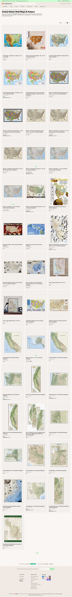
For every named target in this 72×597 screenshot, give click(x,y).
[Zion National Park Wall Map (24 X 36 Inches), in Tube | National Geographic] (13, 531)
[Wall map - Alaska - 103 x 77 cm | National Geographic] (36, 345)
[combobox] (59, 1)
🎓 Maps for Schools (34, 588)
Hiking (11, 6)
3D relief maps (29, 6)
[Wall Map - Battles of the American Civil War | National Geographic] (59, 308)
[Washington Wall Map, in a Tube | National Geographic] (13, 382)
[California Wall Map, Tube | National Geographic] (59, 344)
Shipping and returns (34, 583)
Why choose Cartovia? (34, 576)
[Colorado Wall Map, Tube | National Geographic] (59, 419)
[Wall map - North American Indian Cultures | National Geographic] (59, 194)
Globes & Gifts (42, 6)
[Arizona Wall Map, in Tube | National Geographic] (36, 457)
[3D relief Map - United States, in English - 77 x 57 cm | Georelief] (13, 43)
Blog (31, 581)
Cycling (16, 6)
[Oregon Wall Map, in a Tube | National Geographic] (59, 382)
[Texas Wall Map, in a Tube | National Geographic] (36, 493)
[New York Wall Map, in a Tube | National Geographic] (13, 457)
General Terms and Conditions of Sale (47, 593)
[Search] (35, 4)
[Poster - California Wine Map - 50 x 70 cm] (59, 269)
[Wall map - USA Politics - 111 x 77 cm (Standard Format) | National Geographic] (59, 156)
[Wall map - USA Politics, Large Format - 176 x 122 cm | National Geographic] (36, 156)
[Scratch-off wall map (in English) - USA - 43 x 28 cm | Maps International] (36, 43)
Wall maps (22, 6)
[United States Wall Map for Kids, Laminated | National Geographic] (36, 308)
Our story (32, 580)
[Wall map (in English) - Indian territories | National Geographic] (13, 232)
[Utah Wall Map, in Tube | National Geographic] (59, 457)
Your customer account (34, 579)
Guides (36, 6)
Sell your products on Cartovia (36, 584)
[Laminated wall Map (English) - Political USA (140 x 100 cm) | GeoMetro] (59, 43)
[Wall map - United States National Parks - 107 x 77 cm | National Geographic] (36, 194)
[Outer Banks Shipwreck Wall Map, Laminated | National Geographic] (13, 493)
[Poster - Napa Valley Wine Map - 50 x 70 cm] (13, 307)
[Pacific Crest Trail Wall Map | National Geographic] (36, 381)
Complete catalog (33, 587)
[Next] (37, 553)
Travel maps (5, 6)
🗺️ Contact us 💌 (33, 577)
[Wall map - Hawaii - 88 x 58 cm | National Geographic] (36, 232)
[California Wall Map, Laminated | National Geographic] (13, 345)
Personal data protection (58, 593)
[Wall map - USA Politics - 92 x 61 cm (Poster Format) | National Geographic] (13, 194)
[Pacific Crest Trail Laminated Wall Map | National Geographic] (13, 420)
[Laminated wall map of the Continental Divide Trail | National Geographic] (59, 494)
